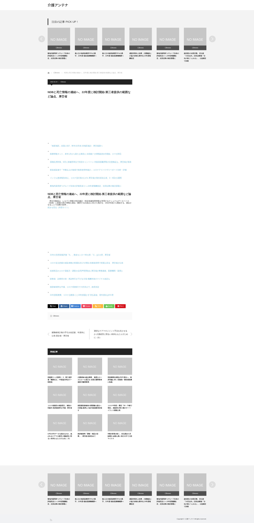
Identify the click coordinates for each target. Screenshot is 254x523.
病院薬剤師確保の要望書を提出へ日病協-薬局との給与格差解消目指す (90, 408)
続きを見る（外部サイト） (59, 207)
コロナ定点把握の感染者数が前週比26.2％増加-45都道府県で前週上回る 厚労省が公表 (86, 263)
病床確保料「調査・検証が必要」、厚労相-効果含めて (88, 435)
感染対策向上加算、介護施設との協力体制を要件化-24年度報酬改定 (140, 55)
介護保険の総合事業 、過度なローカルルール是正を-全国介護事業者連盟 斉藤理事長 (90, 379)
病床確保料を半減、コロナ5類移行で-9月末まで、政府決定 (74, 287)
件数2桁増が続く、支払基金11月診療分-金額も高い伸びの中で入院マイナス (120, 436)
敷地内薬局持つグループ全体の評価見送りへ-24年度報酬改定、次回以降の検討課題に (59, 55)
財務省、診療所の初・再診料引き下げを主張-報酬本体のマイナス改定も (80, 279)
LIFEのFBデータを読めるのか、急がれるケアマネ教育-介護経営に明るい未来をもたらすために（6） (60, 436)
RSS (51, 519)
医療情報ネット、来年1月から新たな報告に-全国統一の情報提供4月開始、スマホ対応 (85, 154)
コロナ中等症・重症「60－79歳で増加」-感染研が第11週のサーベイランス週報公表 (120, 408)
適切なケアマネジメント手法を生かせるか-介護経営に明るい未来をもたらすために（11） (111, 334)
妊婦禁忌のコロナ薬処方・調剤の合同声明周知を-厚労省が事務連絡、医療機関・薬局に (86, 271)
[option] (61, 44)
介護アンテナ (58, 5)
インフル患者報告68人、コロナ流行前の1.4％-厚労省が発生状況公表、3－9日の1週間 (86, 178)
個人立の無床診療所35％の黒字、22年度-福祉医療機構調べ (85, 500)
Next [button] (212, 39)
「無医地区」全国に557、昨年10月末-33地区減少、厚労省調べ (76, 146)
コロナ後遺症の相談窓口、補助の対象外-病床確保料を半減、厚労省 (60, 407)
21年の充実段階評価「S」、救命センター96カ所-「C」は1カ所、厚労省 (80, 255)
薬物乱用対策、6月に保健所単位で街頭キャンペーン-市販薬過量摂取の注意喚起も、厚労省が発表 (90, 162)
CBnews (59, 48)
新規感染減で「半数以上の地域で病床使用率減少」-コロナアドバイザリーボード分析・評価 (88, 170)
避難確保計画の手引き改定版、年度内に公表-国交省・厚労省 (68, 334)
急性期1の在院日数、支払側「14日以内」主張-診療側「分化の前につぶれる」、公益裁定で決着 (195, 503)
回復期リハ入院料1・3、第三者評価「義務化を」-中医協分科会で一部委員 (60, 379)
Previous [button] (41, 39)
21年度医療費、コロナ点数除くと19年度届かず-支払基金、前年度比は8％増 (81, 295)
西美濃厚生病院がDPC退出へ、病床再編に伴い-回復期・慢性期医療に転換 (120, 379)
